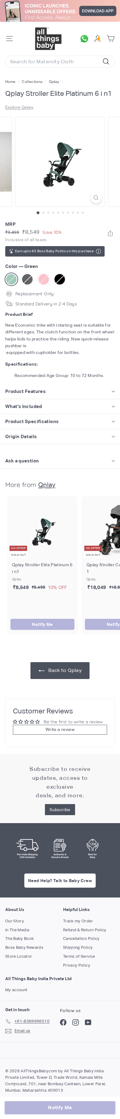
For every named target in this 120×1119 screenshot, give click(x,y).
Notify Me (42, 624)
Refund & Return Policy (84, 930)
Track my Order (78, 921)
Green (11, 279)
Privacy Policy (76, 965)
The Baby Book (19, 938)
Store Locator (18, 956)
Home (11, 82)
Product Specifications (31, 421)
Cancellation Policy (81, 938)
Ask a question (22, 460)
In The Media (17, 930)
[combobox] (60, 62)
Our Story (14, 921)
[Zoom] (96, 197)
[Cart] (110, 38)
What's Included (23, 406)
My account (16, 989)
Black (60, 279)
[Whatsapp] (110, 233)
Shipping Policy (78, 947)
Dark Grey (27, 279)
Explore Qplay (19, 107)
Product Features (25, 391)
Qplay (54, 82)
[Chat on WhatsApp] (86, 38)
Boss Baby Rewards (24, 947)
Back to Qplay (64, 670)
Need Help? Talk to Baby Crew (60, 880)
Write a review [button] (60, 729)
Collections (32, 82)
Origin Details (21, 436)
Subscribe (60, 809)
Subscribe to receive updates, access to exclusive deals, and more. (60, 782)
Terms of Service (79, 956)
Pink (44, 279)
